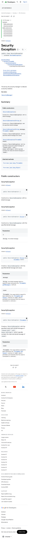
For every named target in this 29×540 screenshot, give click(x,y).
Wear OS (3, 440)
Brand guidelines (16, 528)
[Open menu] (2, 2)
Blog (2, 408)
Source (3, 403)
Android (3, 395)
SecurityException (9, 112)
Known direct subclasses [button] (12, 73)
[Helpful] (11, 16)
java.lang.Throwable (9, 61)
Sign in (25, 2)
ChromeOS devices (6, 442)
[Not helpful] (14, 16)
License (9, 528)
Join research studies (6, 501)
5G (2, 430)
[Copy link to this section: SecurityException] (16, 182)
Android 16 (4, 457)
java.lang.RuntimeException (15, 64)
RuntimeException (15, 55)
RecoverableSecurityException (11, 75)
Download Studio (5, 484)
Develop (15, 13)
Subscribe (22, 532)
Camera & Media (5, 425)
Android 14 (4, 462)
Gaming (3, 417)
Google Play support (6, 499)
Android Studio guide (6, 476)
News (2, 405)
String (17, 120)
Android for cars (5, 445)
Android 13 (4, 464)
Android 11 (4, 470)
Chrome (3, 514)
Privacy (3, 428)
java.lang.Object (5, 59)
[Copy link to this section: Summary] (11, 102)
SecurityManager (7, 95)
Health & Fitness (5, 423)
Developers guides (6, 479)
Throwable (6, 131)
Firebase (3, 517)
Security (3, 400)
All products (4, 522)
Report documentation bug (8, 496)
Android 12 (4, 467)
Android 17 (4, 454)
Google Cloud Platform (7, 519)
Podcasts (3, 411)
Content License (20, 375)
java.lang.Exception (11, 63)
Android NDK (4, 487)
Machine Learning (5, 420)
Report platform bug (6, 494)
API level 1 (8, 40)
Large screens (4, 437)
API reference (7, 8)
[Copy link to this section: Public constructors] (21, 176)
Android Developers (6, 13)
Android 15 (4, 459)
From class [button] (12, 163)
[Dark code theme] (27, 190)
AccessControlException (9, 72)
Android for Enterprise (7, 398)
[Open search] (17, 2)
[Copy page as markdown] (22, 49)
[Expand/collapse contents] (11, 20)
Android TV (4, 447)
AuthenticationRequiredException (12, 73)
